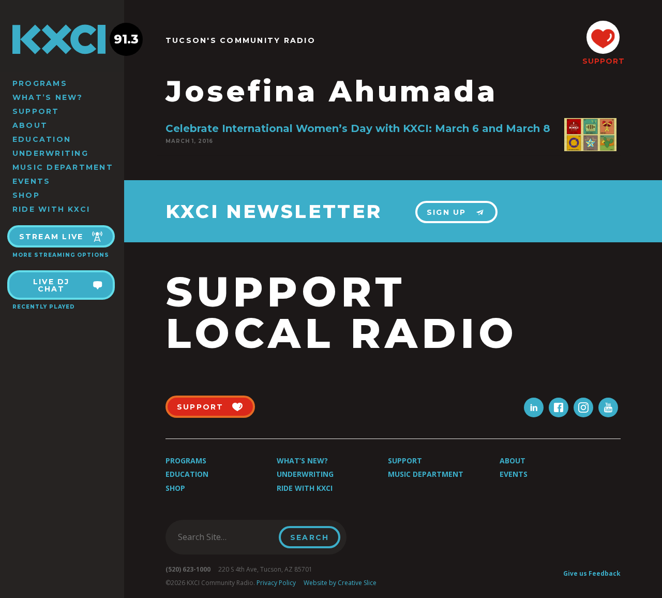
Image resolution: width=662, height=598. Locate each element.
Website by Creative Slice (340, 582)
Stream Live (51, 236)
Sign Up (447, 212)
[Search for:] (225, 537)
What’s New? (47, 97)
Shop (26, 195)
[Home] (62, 39)
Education (41, 139)
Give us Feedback (592, 573)
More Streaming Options (60, 255)
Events (31, 181)
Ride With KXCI (51, 209)
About (30, 125)
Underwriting (50, 153)
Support (35, 111)
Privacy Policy (276, 582)
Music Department (62, 167)
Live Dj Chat (51, 285)
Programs (39, 83)
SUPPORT (603, 61)
